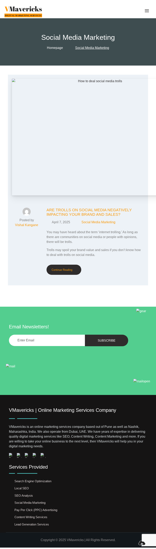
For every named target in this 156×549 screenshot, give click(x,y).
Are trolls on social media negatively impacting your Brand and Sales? (89, 212)
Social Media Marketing (98, 222)
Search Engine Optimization (32, 481)
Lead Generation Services (31, 524)
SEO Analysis (23, 495)
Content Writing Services (30, 517)
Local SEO (21, 488)
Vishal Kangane (26, 225)
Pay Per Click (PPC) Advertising (35, 510)
